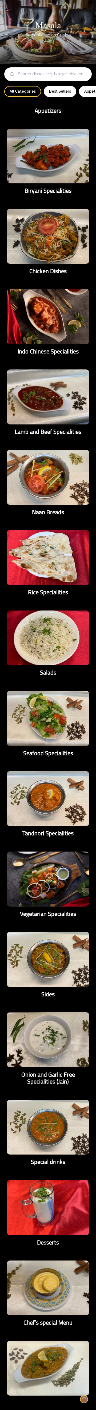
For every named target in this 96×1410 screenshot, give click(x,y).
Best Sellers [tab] (60, 91)
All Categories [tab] (23, 91)
